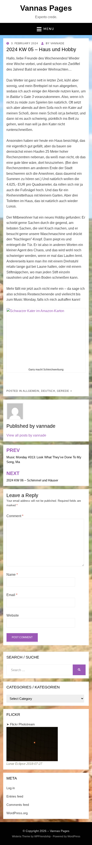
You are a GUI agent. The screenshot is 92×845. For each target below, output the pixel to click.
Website (12, 615)
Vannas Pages (46, 8)
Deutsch (48, 390)
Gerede (63, 390)
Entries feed (14, 796)
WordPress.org (17, 813)
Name (12, 574)
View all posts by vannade (26, 435)
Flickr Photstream (22, 724)
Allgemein (31, 390)
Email (11, 595)
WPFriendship (42, 836)
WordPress (73, 836)
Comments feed (17, 805)
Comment (14, 516)
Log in (10, 788)
